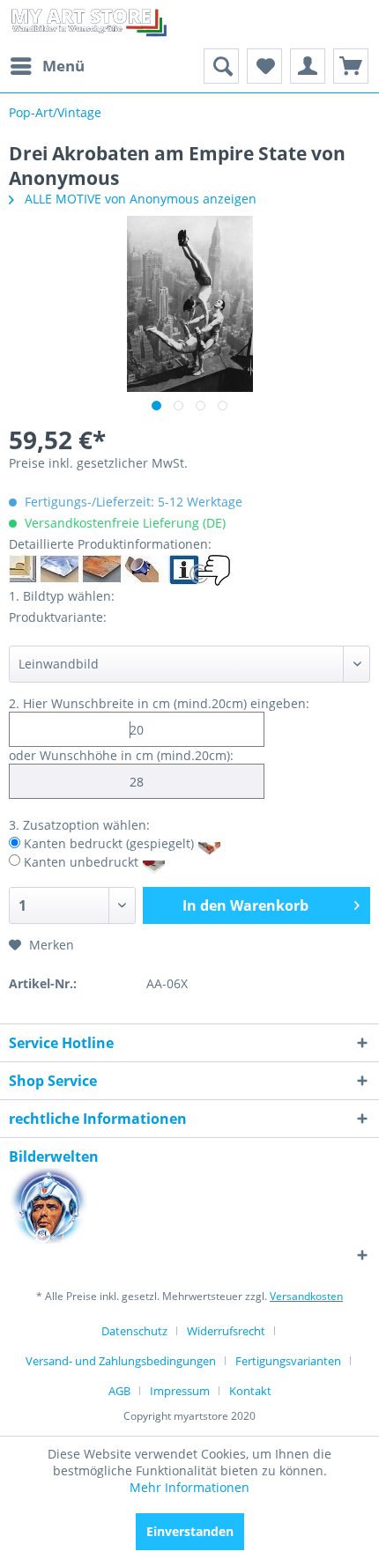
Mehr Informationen (189, 1487)
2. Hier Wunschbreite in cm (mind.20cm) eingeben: (159, 703)
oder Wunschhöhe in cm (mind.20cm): (121, 755)
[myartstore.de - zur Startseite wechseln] (88, 24)
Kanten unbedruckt (81, 861)
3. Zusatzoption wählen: (79, 824)
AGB (119, 1391)
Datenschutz (134, 1331)
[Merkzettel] (264, 66)
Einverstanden (190, 1531)
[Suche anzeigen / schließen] (221, 66)
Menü (63, 65)
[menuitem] (46, 66)
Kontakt (250, 1391)
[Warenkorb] (350, 66)
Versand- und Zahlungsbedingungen (121, 1361)
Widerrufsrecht (226, 1331)
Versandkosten (306, 1296)
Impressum (180, 1391)
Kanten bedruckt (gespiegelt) (109, 843)
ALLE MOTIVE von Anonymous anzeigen (138, 198)
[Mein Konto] (307, 66)
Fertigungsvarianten (288, 1361)
